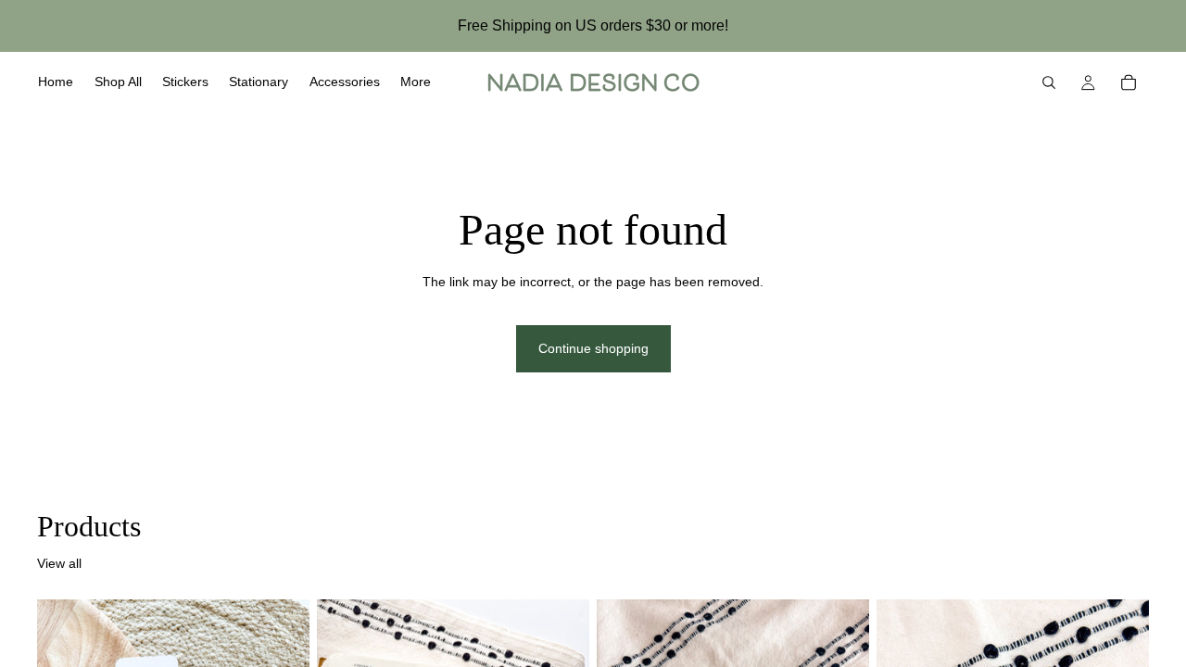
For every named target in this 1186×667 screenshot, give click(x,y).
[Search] (1048, 82)
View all (59, 563)
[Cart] (1128, 82)
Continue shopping (593, 348)
